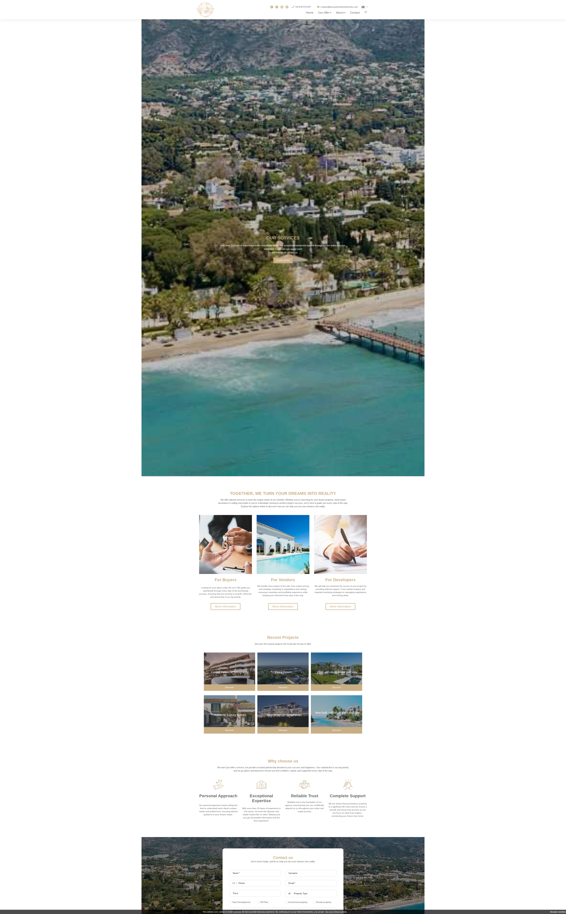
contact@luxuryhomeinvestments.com (339, 7)
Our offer (323, 12)
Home (310, 12)
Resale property (323, 902)
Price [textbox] (235, 893)
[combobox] (234, 883)
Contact (355, 12)
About (339, 12)
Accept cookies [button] (558, 912)
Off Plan (264, 902)
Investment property (297, 902)
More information (225, 606)
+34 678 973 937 (303, 7)
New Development (241, 902)
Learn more (283, 260)
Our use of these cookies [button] (336, 912)
